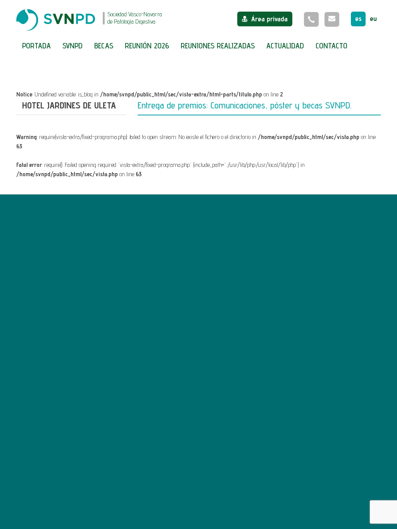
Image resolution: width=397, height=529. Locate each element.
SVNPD (72, 45)
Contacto (331, 45)
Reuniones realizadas (218, 45)
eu (373, 18)
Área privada (269, 19)
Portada (36, 45)
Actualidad (285, 45)
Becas (103, 45)
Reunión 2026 (147, 45)
